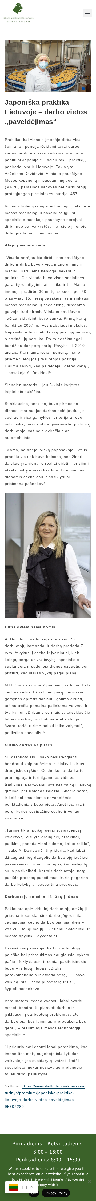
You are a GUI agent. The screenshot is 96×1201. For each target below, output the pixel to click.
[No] (89, 1181)
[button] (87, 13)
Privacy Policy (56, 1193)
